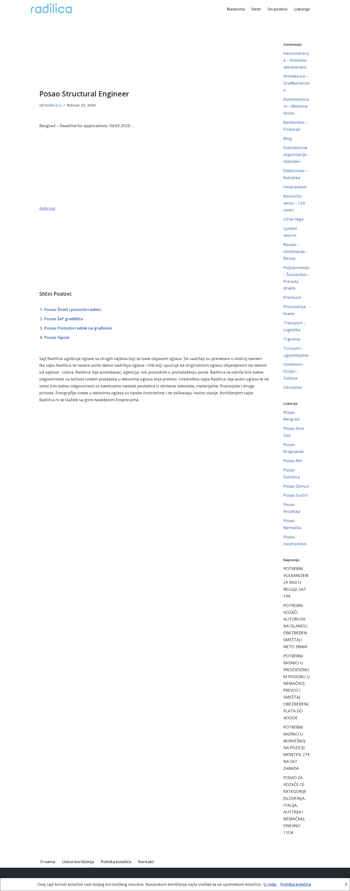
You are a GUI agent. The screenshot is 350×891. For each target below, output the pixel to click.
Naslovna (236, 9)
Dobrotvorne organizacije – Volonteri (296, 154)
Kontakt (146, 861)
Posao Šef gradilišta (63, 318)
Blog (287, 138)
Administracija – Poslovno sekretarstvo (296, 60)
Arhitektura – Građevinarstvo (296, 83)
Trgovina (291, 339)
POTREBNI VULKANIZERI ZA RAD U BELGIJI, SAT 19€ (296, 582)
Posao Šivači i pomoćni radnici (72, 309)
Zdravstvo (292, 387)
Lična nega (293, 219)
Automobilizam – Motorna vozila (296, 106)
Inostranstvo (295, 187)
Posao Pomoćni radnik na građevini (78, 328)
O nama (47, 861)
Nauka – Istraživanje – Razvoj (295, 251)
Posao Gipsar (57, 337)
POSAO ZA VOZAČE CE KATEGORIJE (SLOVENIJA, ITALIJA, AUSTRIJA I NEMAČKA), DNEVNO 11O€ (294, 805)
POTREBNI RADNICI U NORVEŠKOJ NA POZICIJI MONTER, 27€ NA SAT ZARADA (296, 747)
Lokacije (302, 9)
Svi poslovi (277, 9)
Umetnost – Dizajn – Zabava (294, 371)
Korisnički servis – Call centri (294, 203)
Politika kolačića (116, 861)
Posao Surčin (295, 495)
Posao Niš (292, 460)
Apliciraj (47, 208)
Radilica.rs (53, 105)
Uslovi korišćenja (78, 861)
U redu (270, 884)
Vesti (256, 9)
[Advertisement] (154, 53)
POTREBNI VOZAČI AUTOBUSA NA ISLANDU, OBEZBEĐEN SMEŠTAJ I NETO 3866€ (295, 626)
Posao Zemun (296, 486)
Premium (292, 297)
